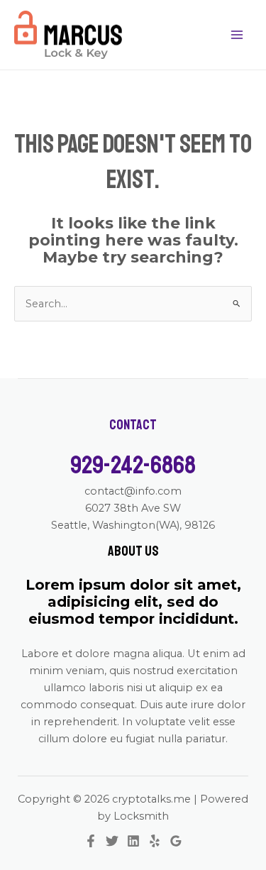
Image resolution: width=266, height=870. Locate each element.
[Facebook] (90, 841)
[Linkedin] (133, 841)
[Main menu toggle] (237, 35)
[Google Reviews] (176, 841)
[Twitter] (112, 841)
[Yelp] (154, 841)
